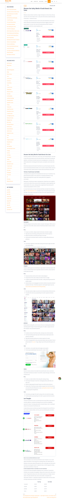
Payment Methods (10, 128)
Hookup (8, 104)
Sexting (46, 1)
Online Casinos (9, 126)
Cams (49, 1)
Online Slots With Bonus (11, 44)
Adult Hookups (9, 63)
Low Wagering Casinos (10, 115)
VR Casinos (8, 179)
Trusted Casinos (9, 166)
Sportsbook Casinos (10, 163)
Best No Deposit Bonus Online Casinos (13, 31)
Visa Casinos (9, 174)
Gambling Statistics (10, 100)
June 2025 (8, 203)
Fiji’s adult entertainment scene (31, 190)
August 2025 (9, 200)
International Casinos (10, 111)
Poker (8, 135)
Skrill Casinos (9, 161)
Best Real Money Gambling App (12, 17)
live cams (33, 342)
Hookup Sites (36, 1)
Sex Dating (8, 155)
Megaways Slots (9, 120)
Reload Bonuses (9, 142)
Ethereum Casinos (10, 91)
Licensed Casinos (9, 113)
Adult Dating (41, 1)
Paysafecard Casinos (10, 133)
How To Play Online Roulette (11, 9)
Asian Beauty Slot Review (11, 24)
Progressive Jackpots (10, 139)
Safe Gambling (9, 146)
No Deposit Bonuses (10, 124)
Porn (52, 1)
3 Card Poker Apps (10, 20)
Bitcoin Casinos (9, 74)
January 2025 (9, 207)
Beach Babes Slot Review (11, 54)
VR (54, 1)
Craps (8, 85)
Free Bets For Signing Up (11, 28)
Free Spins (8, 93)
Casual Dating (9, 83)
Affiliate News (9, 65)
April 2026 (8, 194)
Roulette (8, 144)
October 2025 (9, 198)
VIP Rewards (9, 172)
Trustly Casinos (9, 168)
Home (31, 1)
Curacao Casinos (9, 87)
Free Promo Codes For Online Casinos (13, 11)
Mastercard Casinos (10, 118)
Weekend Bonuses (10, 181)
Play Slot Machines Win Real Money (13, 33)
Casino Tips (9, 80)
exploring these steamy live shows (47, 388)
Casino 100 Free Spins (10, 48)
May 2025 (8, 205)
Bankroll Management (10, 69)
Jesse (25, 12)
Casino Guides (9, 78)
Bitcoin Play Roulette (10, 37)
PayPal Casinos (9, 131)
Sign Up (50, 415)
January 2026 (9, 196)
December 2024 (9, 209)
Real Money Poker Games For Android (13, 39)
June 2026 (8, 192)
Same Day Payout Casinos (11, 148)
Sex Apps (8, 150)
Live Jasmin (36, 414)
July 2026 (8, 190)
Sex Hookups (9, 157)
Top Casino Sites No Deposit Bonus (12, 35)
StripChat (36, 425)
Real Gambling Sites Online (11, 26)
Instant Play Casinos (10, 109)
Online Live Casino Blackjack (11, 42)
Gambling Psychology (10, 98)
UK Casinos (8, 170)
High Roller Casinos (10, 102)
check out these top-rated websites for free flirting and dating (35, 286)
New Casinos (9, 122)
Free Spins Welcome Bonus (11, 22)
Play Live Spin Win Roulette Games (12, 46)
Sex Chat (8, 152)
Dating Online (9, 89)
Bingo (8, 72)
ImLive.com (36, 447)
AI (56, 1)
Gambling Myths (9, 96)
